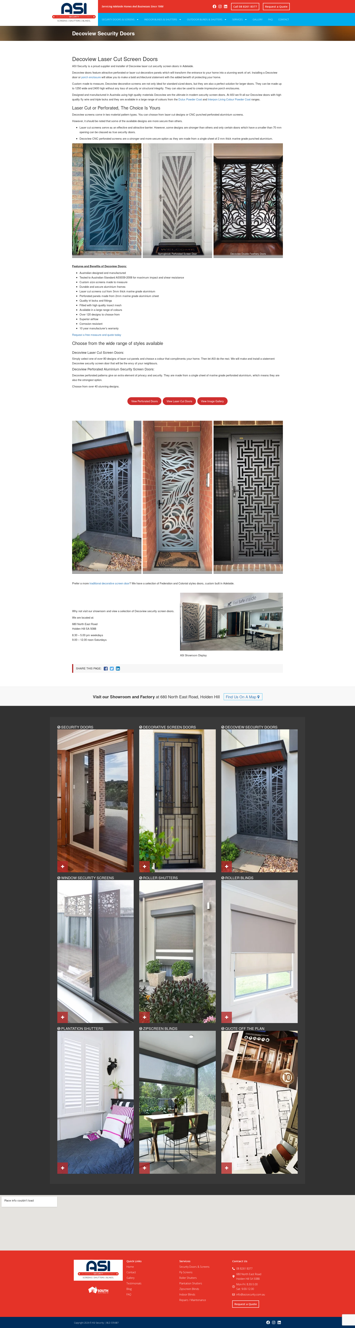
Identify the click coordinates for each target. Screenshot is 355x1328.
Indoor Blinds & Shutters (160, 19)
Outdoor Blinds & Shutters (204, 19)
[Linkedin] (225, 6)
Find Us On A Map (241, 696)
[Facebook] (214, 6)
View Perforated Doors (144, 401)
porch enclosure (91, 77)
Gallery (258, 19)
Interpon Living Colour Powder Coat (229, 99)
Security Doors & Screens (118, 19)
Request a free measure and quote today (96, 335)
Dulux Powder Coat (190, 99)
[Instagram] (220, 6)
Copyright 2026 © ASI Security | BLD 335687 (96, 1322)
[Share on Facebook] (106, 668)
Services (237, 19)
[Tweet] (112, 668)
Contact (283, 19)
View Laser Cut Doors (179, 401)
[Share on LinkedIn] (118, 668)
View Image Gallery (212, 401)
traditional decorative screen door (109, 583)
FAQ (270, 19)
